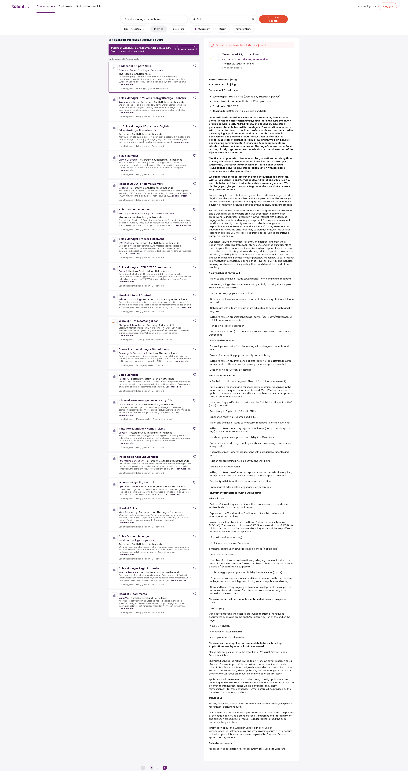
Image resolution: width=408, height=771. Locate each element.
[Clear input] (183, 19)
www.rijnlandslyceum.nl (264, 731)
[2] (165, 768)
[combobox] (154, 19)
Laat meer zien (126, 84)
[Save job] (194, 66)
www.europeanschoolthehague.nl (227, 731)
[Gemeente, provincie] (220, 19)
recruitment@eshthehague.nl (225, 706)
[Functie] (151, 19)
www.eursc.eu (244, 734)
